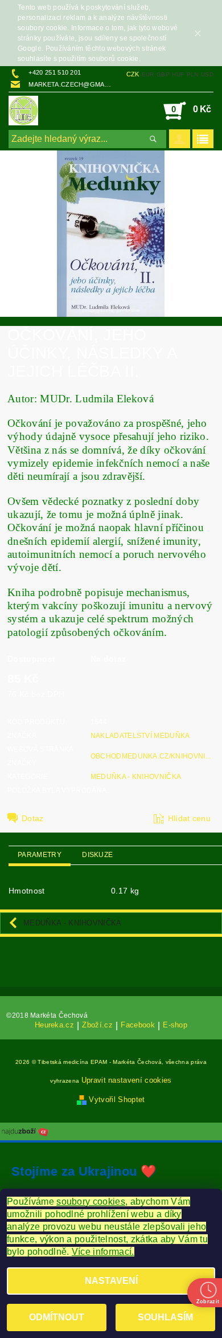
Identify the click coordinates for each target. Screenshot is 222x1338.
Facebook (138, 1025)
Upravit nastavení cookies (126, 1080)
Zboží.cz (97, 1025)
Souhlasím (165, 1317)
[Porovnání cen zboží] (25, 1130)
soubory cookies (90, 1201)
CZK (132, 74)
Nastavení (111, 1281)
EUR (148, 74)
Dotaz (33, 818)
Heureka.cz (54, 1025)
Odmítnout (56, 1317)
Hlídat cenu (189, 818)
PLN (193, 74)
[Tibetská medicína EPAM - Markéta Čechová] (23, 110)
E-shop (175, 1025)
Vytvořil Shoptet (117, 1099)
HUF (178, 74)
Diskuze (97, 855)
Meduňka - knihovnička (136, 777)
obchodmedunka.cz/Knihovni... (151, 756)
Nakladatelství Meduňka (140, 736)
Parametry (39, 855)
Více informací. (103, 1252)
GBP (163, 74)
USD (207, 74)
